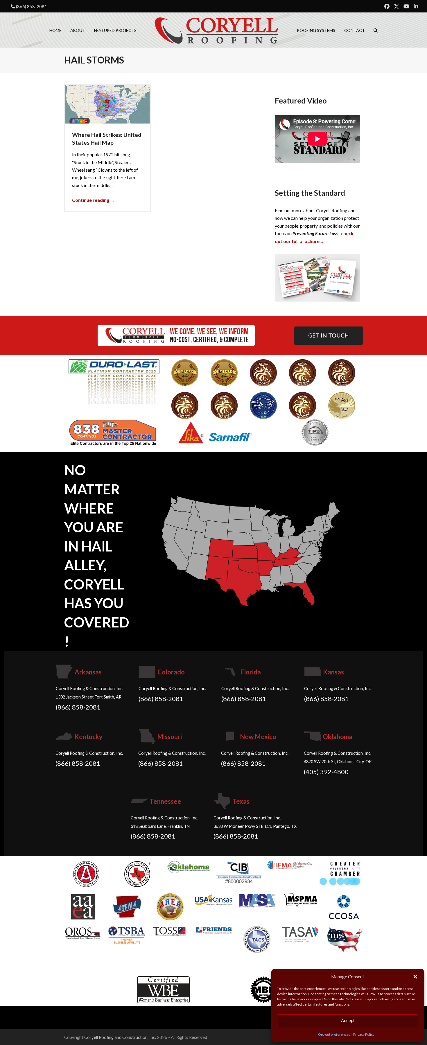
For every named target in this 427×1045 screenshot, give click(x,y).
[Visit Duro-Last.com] (114, 381)
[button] (415, 976)
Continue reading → (93, 200)
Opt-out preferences (334, 1034)
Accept (347, 1020)
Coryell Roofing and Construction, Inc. (120, 1037)
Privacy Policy (363, 1034)
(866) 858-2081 (31, 6)
